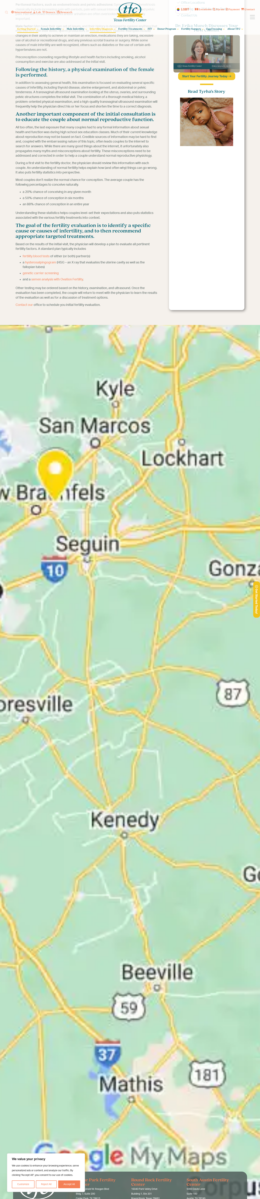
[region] (46, 1172)
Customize (23, 1184)
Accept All (69, 1184)
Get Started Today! (256, 601)
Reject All (46, 1184)
